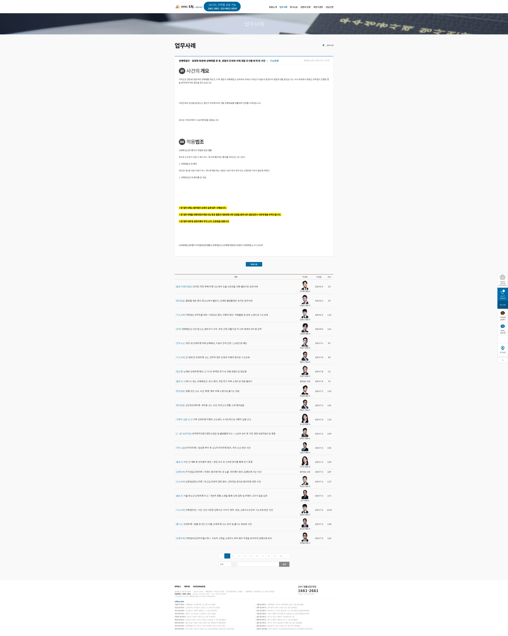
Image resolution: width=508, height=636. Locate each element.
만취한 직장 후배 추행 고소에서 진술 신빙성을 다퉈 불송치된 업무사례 (217, 286)
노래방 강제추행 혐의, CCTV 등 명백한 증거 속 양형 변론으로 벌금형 (211, 371)
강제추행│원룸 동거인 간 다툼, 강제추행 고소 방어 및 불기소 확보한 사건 (214, 524)
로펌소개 (273, 7)
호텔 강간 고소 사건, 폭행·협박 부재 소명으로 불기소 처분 (207, 391)
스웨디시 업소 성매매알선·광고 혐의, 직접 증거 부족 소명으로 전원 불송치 (214, 381)
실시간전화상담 (502, 297)
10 (281, 556)
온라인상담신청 (502, 331)
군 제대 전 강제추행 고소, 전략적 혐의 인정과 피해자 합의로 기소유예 (213, 357)
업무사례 (283, 7)
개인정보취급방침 (199, 586)
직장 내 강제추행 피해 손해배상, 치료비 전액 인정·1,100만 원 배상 (211, 343)
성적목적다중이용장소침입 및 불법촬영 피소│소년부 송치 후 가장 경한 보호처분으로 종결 (225, 433)
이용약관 (187, 586)
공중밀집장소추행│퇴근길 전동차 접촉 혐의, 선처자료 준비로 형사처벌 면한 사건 (218, 481)
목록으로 (254, 264)
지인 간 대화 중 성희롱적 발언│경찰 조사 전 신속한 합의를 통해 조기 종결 (214, 461)
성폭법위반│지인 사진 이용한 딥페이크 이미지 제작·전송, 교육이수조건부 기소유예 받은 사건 (224, 509)
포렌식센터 (318, 7)
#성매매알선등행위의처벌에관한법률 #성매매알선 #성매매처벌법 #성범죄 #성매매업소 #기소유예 (221, 245)
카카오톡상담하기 (502, 318)
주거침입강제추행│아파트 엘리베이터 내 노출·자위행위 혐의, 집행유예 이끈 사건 (218, 471)
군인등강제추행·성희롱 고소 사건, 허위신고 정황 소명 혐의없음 (210, 405)
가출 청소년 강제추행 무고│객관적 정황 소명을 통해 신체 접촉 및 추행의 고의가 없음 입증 (221, 495)
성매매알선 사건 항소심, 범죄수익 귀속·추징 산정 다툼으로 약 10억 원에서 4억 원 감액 (219, 329)
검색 (284, 564)
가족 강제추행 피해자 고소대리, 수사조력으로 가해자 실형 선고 (213, 419)
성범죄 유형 (305, 7)
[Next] (287, 556)
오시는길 (502, 352)
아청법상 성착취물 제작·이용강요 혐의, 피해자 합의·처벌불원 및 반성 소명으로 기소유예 (222, 314)
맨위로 (502, 360)
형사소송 (294, 7)
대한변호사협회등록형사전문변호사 (503, 283)
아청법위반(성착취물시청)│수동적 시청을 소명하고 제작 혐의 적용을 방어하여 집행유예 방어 (224, 538)
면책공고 (178, 586)
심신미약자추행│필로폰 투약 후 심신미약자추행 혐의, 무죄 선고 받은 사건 (213, 447)
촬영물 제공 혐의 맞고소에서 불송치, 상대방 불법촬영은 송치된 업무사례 (214, 300)
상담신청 (329, 7)
